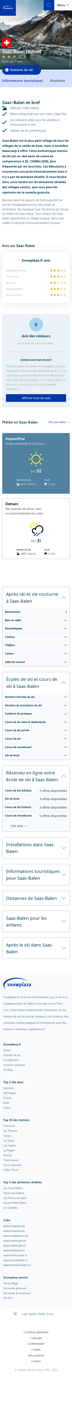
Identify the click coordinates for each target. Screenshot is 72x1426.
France (7, 1098)
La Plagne (9, 1150)
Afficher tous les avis (36, 398)
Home (7, 1050)
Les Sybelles (10, 1207)
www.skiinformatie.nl (15, 1255)
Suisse (7, 1107)
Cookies (36, 1349)
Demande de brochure (16, 1293)
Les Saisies (9, 1145)
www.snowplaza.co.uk (15, 1235)
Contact (36, 1361)
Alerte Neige (10, 1283)
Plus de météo (57, 422)
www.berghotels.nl (14, 1250)
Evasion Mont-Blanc (15, 1202)
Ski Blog (8, 1070)
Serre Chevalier (12, 1165)
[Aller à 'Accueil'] (8, 8)
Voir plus (17, 826)
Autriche (8, 1088)
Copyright (36, 1338)
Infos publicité (36, 1355)
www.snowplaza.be (14, 1226)
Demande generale (14, 1288)
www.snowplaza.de (14, 1231)
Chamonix (9, 1126)
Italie (6, 1103)
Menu (61, 5)
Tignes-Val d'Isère (13, 1193)
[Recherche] (49, 5)
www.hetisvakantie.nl (15, 1260)
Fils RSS (7, 1298)
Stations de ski (11, 1055)
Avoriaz (7, 1155)
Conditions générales (36, 1332)
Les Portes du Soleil (14, 1198)
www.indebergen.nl (14, 1245)
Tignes (7, 1135)
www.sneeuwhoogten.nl (17, 1265)
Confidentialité (36, 1343)
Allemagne (9, 1093)
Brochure (57, 80)
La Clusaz (8, 1140)
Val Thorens (10, 1131)
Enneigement (11, 1060)
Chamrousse (10, 1160)
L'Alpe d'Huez (11, 1170)
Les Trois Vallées (13, 1188)
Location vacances (14, 1065)
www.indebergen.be (14, 1240)
